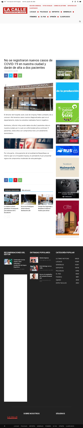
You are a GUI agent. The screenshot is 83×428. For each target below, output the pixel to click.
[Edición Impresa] (34, 260)
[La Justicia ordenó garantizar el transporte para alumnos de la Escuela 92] (11, 199)
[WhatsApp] (20, 75)
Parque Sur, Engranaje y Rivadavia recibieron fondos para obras (45, 208)
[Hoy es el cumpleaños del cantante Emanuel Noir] (34, 276)
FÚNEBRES (48, 426)
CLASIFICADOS (70, 426)
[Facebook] (72, 1)
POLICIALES (24, 426)
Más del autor (26, 190)
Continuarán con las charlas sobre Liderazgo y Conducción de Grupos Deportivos (20, 263)
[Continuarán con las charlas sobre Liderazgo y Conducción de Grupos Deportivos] (8, 262)
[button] (80, 21)
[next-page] (8, 216)
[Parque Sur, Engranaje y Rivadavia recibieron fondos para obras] (45, 199)
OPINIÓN (61, 426)
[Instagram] (75, 1)
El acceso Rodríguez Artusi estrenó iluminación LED (27, 208)
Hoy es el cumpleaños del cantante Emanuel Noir (46, 276)
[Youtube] (80, 1)
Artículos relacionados (12, 190)
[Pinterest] (15, 75)
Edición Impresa (44, 258)
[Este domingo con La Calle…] (34, 268)
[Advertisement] (41, 38)
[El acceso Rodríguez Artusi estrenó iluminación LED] (28, 199)
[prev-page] (5, 216)
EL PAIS (55, 426)
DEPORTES (32, 426)
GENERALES (40, 426)
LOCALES (16, 426)
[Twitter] (78, 1)
